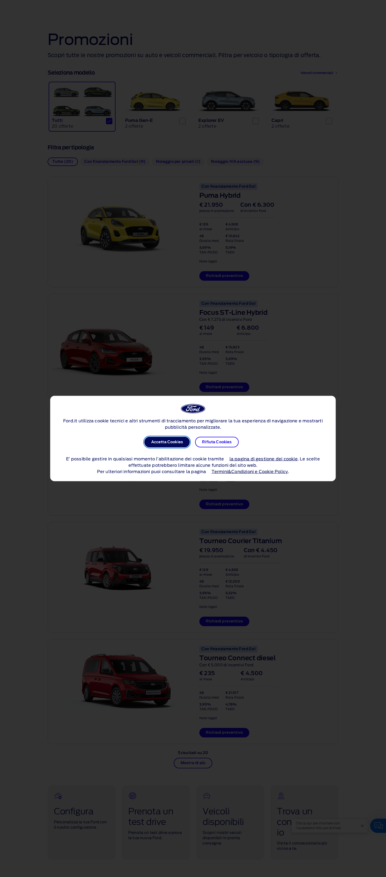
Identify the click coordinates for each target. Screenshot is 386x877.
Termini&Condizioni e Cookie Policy (250, 472)
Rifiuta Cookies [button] (217, 442)
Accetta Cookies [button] (167, 442)
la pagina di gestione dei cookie (263, 459)
